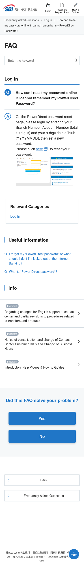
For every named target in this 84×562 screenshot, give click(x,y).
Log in (48, 20)
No (42, 436)
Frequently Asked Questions (21, 20)
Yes (42, 418)
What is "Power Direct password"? (33, 271)
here (39, 148)
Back (43, 480)
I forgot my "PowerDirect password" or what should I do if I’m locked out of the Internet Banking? (40, 258)
